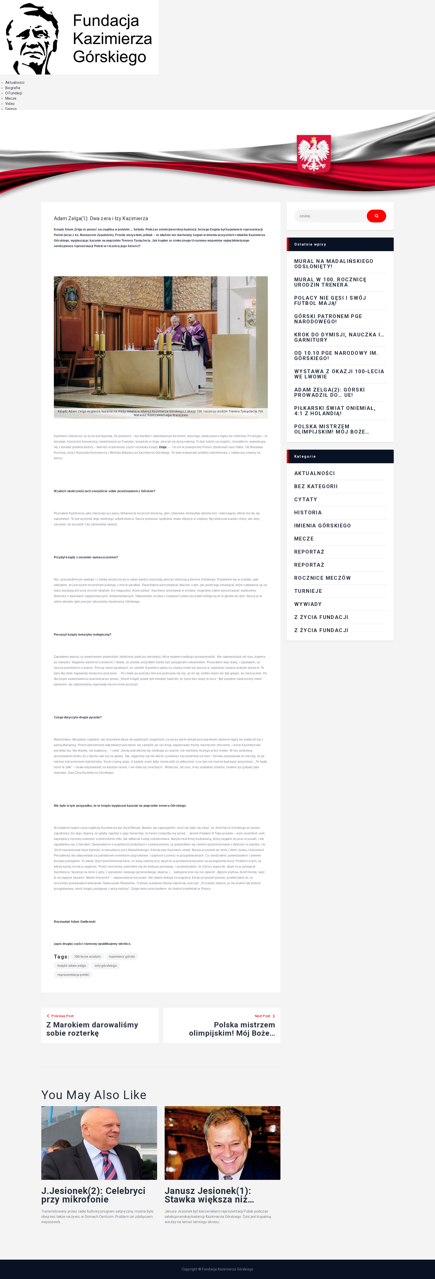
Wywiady (308, 604)
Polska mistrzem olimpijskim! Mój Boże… (332, 429)
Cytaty (305, 499)
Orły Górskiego (106, 965)
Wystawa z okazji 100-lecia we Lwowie (339, 374)
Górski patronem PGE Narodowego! (328, 319)
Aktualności (14, 83)
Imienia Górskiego (322, 526)
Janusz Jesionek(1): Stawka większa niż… (210, 1195)
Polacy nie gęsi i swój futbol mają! (330, 300)
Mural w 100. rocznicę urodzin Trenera (330, 282)
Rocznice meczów (322, 578)
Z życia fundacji (321, 630)
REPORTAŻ (309, 552)
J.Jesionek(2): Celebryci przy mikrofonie (93, 1195)
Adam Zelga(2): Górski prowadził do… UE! (329, 392)
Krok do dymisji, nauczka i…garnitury (339, 337)
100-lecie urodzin (87, 956)
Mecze (10, 98)
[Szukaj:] (340, 216)
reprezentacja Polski (73, 975)
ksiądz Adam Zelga (71, 965)
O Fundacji (13, 93)
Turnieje (308, 591)
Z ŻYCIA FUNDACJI (321, 617)
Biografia (12, 88)
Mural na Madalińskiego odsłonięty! (334, 263)
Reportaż (309, 565)
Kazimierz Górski (122, 956)
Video (10, 104)
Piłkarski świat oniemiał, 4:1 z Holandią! (335, 410)
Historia (308, 513)
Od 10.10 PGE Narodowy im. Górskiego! (336, 355)
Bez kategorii (316, 486)
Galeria (11, 109)
